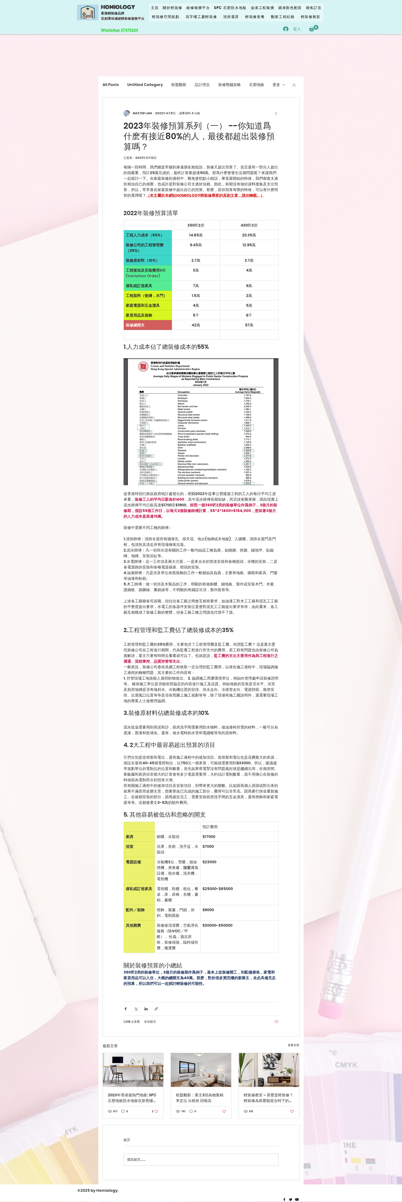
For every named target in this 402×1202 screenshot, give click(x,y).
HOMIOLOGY (118, 7)
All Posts (111, 84)
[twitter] (291, 1199)
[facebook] (284, 1199)
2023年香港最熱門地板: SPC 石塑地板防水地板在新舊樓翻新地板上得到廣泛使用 (132, 1097)
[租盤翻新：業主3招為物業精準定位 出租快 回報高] (201, 1070)
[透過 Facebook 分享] (126, 1009)
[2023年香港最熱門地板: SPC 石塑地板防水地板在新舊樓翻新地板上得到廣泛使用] (133, 1070)
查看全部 (293, 1045)
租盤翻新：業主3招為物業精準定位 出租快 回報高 (199, 1097)
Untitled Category (145, 84)
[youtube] (297, 1199)
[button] (313, 28)
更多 (276, 84)
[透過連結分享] (156, 1009)
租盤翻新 (178, 84)
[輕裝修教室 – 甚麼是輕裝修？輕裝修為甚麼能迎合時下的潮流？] (269, 1070)
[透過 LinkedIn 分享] (146, 1009)
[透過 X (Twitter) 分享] (136, 1009)
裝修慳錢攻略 (229, 84)
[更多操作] (275, 113)
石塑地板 (256, 84)
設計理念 (202, 84)
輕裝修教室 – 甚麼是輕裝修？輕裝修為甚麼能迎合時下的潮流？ (268, 1097)
